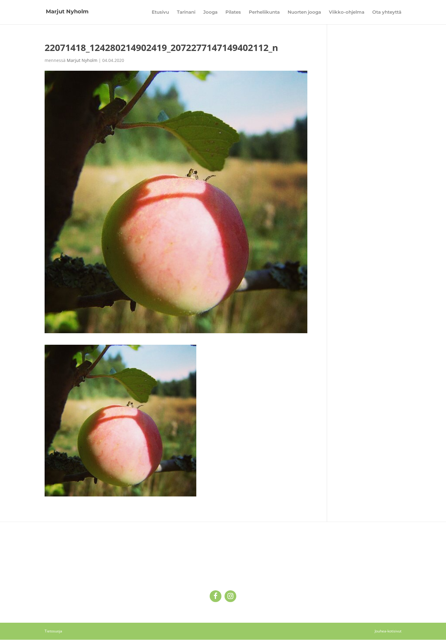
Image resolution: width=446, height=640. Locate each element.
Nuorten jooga (304, 12)
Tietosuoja (53, 631)
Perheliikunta (264, 12)
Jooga (210, 12)
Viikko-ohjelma (346, 12)
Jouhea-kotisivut (388, 631)
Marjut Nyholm (82, 60)
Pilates (233, 12)
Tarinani (186, 12)
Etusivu (160, 12)
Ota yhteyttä (386, 12)
